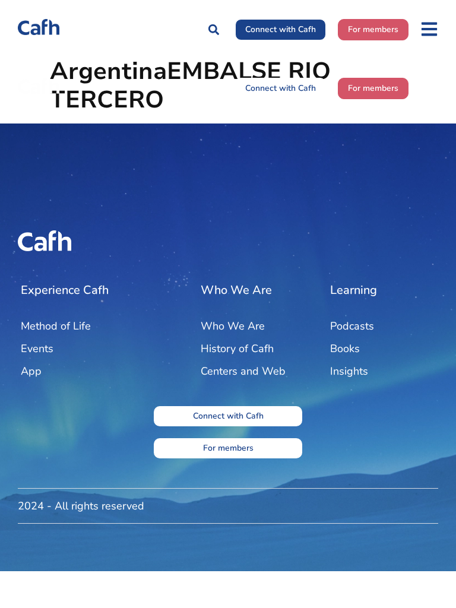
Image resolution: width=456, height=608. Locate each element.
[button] (213, 29)
